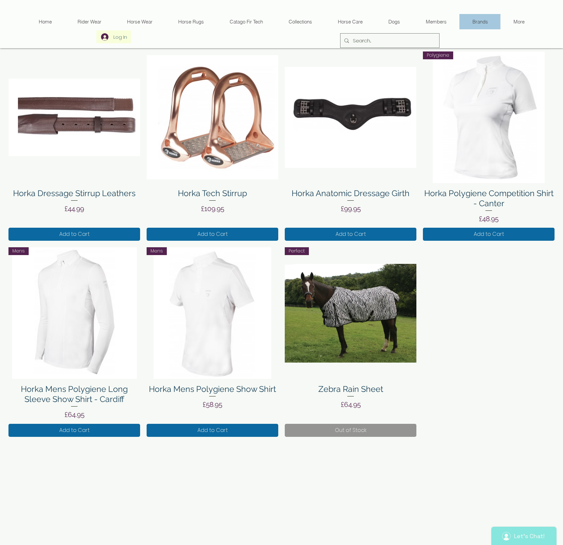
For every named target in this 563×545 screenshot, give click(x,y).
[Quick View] (74, 117)
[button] (246, 21)
